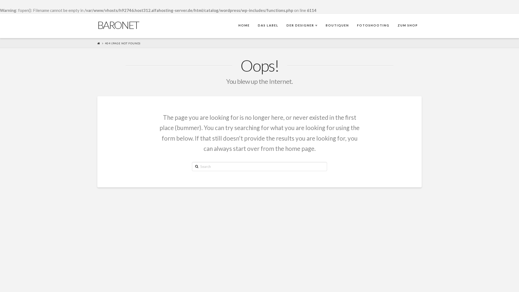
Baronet (118, 25)
